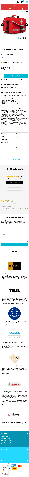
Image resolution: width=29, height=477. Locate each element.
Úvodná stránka (4, 11)
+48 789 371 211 (12, 101)
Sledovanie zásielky (5, 438)
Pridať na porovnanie (23, 79)
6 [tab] (27, 38)
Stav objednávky (4, 436)
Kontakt (2, 443)
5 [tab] (25, 38)
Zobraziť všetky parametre (14, 159)
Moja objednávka (5, 433)
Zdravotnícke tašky (13, 11)
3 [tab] (21, 38)
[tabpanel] (14, 24)
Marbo (6, 53)
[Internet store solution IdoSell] (14, 463)
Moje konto (4, 449)
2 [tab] (20, 38)
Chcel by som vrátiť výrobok (7, 442)
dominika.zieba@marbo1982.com (18, 103)
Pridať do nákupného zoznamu (7, 79)
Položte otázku (14, 244)
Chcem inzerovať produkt (6, 440)
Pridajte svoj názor (14, 182)
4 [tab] (23, 38)
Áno (22, 208)
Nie (26, 208)
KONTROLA (18, 8)
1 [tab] (18, 38)
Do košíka (17, 75)
